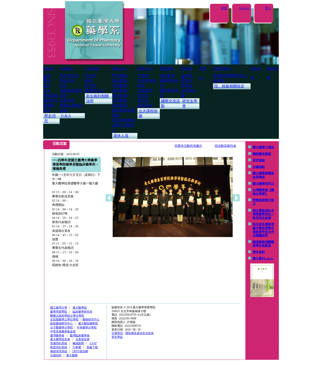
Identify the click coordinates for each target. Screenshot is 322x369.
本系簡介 (67, 69)
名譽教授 (119, 100)
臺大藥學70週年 (263, 147)
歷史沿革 (67, 81)
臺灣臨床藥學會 (80, 335)
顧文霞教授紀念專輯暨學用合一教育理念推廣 (263, 214)
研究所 (90, 86)
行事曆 (77, 347)
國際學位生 (94, 91)
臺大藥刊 (259, 258)
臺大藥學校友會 (60, 339)
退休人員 (120, 136)
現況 (63, 86)
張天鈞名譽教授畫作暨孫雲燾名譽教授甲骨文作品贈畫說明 (263, 229)
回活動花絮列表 (225, 146)
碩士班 (143, 95)
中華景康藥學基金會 (63, 331)
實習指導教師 (123, 120)
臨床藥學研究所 (82, 311)
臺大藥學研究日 (263, 183)
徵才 (47, 86)
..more (269, 258)
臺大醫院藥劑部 (88, 323)
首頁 (224, 8)
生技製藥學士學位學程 (64, 319)
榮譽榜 (48, 105)
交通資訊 (117, 333)
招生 (47, 81)
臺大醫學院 (80, 307)
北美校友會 (82, 339)
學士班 (90, 76)
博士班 (143, 100)
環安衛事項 (222, 69)
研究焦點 (259, 160)
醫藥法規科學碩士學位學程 (67, 315)
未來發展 (67, 100)
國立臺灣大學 (58, 307)
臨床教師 (119, 81)
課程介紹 (144, 69)
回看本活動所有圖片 (188, 146)
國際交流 (50, 100)
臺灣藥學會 (57, 335)
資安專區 (117, 337)
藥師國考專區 (262, 154)
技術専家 (119, 105)
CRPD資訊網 (80, 351)
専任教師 (119, 76)
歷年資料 (259, 252)
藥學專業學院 (58, 311)
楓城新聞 (78, 343)
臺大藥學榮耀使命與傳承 (263, 175)
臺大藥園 (72, 355)
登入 (268, 8)
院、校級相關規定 (229, 86)
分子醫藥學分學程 (61, 327)
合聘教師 (119, 86)
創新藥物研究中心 (61, 323)
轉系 (88, 81)
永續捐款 (259, 167)
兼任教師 (119, 95)
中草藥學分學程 (87, 327)
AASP (93, 343)
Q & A (66, 116)
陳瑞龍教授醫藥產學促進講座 (263, 243)
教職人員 (119, 69)
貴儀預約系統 (58, 343)
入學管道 (92, 69)
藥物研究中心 (91, 319)
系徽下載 (92, 347)
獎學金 (186, 86)
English (244, 8)
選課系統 (145, 105)
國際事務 (167, 69)
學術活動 (50, 95)
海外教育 (167, 76)
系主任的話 (69, 76)
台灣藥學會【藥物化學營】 (263, 191)
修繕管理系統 (58, 351)
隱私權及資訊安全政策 (139, 333)
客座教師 (119, 91)
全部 (47, 76)
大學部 (143, 76)
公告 (47, 91)
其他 (47, 110)
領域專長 (145, 91)
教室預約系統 (58, 347)
